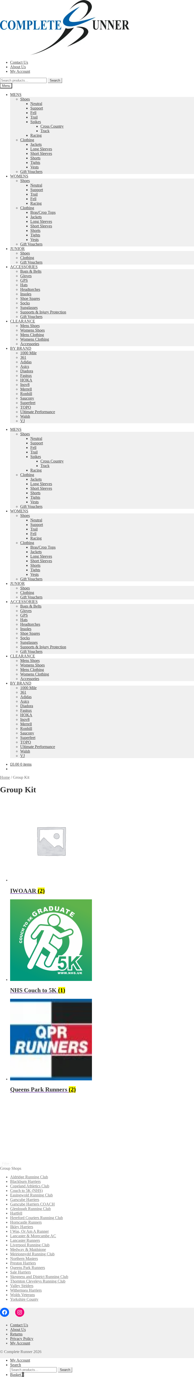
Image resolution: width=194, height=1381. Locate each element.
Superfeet (27, 403)
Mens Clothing (32, 335)
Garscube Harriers (24, 1199)
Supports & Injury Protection (43, 312)
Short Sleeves (41, 153)
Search (55, 80)
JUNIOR (17, 248)
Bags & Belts (30, 271)
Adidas (26, 362)
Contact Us (19, 62)
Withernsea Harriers (26, 1290)
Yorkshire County (24, 1299)
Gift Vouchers (31, 171)
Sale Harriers (20, 1272)
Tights (35, 162)
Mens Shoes (30, 326)
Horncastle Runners (26, 1222)
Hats (24, 285)
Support (36, 108)
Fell (33, 113)
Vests (34, 167)
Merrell (26, 389)
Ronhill (26, 394)
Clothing (27, 140)
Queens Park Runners (27, 1267)
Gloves (26, 276)
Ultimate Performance (37, 412)
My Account (20, 71)
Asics (24, 366)
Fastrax (26, 375)
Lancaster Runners (25, 1240)
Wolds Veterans (22, 1295)
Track (45, 131)
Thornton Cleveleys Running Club (37, 1281)
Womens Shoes (32, 330)
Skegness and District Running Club (39, 1276)
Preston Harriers (23, 1263)
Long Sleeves (41, 149)
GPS (24, 280)
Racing (36, 135)
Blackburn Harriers (25, 1181)
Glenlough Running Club (30, 1209)
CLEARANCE (22, 321)
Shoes (25, 99)
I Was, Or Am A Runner (29, 1231)
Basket (17, 1374)
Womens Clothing (34, 339)
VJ (22, 421)
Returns (16, 1334)
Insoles (25, 294)
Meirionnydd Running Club (32, 1254)
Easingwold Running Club (31, 1195)
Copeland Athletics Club (29, 1186)
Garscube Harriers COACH (32, 1204)
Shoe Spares (30, 298)
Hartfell (16, 1213)
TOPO (25, 407)
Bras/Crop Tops (43, 212)
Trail (34, 117)
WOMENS (19, 176)
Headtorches (30, 289)
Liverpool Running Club (30, 1245)
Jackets (36, 144)
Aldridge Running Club (29, 1177)
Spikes (35, 122)
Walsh (25, 416)
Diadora (26, 371)
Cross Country (52, 126)
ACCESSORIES (24, 267)
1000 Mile (28, 353)
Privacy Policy (21, 1338)
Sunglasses (29, 307)
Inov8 (25, 384)
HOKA (26, 380)
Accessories (29, 344)
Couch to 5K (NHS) (26, 1190)
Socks (25, 303)
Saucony (27, 398)
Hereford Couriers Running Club (36, 1218)
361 (23, 357)
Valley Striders (21, 1286)
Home (5, 777)
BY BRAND (20, 348)
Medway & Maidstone (28, 1249)
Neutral (36, 103)
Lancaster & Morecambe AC (33, 1236)
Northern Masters (24, 1258)
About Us (18, 67)
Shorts (35, 158)
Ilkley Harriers (21, 1227)
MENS (15, 94)
